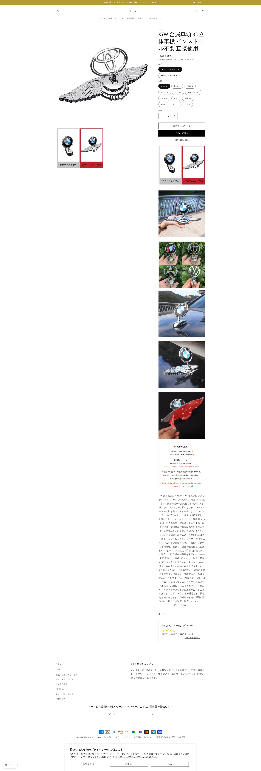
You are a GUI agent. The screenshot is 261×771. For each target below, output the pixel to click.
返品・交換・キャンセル (67, 674)
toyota (164, 86)
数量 (160, 110)
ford (176, 98)
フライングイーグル (170, 69)
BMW (163, 104)
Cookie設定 (182, 737)
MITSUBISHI (193, 92)
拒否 (170, 764)
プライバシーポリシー (66, 693)
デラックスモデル (169, 75)
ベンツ (176, 104)
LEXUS (190, 86)
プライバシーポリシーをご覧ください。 (137, 756)
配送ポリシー (148, 737)
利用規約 (60, 689)
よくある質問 (62, 684)
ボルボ (188, 98)
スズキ (178, 92)
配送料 (164, 60)
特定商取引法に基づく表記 (165, 737)
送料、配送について (65, 679)
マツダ (164, 98)
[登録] (152, 714)
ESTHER (84, 737)
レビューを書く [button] (192, 637)
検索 (58, 670)
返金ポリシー (108, 737)
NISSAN (164, 92)
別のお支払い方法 (182, 140)
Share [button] (164, 613)
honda (177, 86)
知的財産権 (61, 698)
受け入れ (129, 764)
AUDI (187, 104)
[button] (59, 11)
